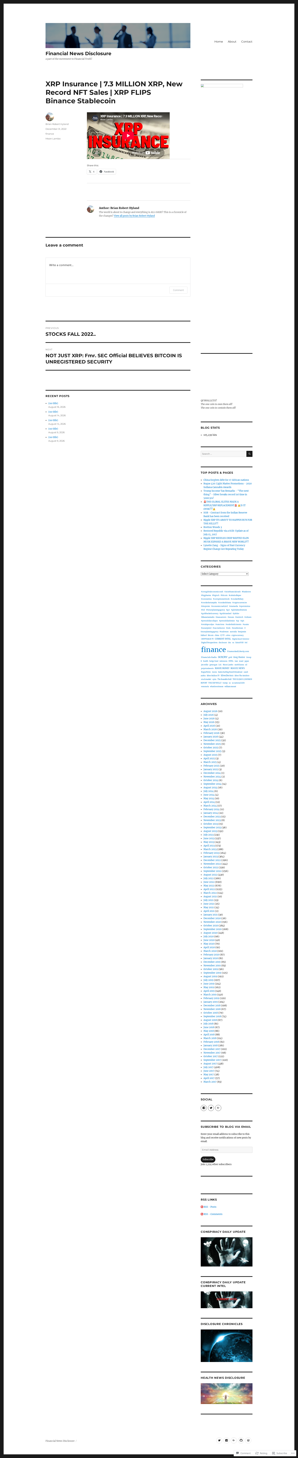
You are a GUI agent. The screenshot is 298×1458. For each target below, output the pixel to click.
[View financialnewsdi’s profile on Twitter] (211, 1108)
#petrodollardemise (227, 621)
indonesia (223, 661)
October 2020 (210, 925)
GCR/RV (222, 657)
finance (50, 133)
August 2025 (210, 754)
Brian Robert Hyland (57, 124)
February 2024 (211, 809)
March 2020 (210, 951)
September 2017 (212, 1060)
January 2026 (210, 736)
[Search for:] (223, 453)
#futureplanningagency (215, 610)
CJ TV (222, 635)
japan (247, 661)
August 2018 (210, 1020)
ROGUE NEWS (238, 668)
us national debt (238, 683)
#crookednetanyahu (209, 603)
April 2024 (209, 802)
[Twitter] (219, 1440)
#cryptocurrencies (239, 603)
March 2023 (210, 849)
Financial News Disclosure (78, 53)
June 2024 (209, 794)
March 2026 (210, 729)
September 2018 (212, 1016)
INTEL (231, 661)
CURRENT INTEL (223, 639)
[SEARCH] (249, 454)
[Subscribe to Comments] (202, 1214)
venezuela (205, 686)
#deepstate (205, 606)
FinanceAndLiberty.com (238, 651)
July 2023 (208, 834)
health (205, 661)
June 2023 (208, 838)
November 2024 (212, 776)
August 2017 (210, 1063)
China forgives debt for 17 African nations (226, 480)
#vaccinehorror (219, 628)
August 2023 (210, 831)
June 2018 (208, 1027)
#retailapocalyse (207, 624)
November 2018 (212, 1009)
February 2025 (211, 765)
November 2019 (212, 965)
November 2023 (212, 820)
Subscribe (208, 1159)
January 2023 (210, 856)
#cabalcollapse (235, 595)
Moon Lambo (53, 138)
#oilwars (247, 617)
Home (218, 41)
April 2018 (209, 1034)
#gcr (228, 610)
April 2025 (209, 758)
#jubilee (236, 613)
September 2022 (212, 871)
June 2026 (209, 718)
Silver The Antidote (242, 676)
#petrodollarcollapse (209, 621)
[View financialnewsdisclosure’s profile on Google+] (218, 1108)
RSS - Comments (213, 1214)
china (217, 635)
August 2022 (210, 874)
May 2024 (208, 798)
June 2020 (209, 940)
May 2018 (208, 1030)
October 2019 (210, 969)
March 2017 (209, 1081)
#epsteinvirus (244, 606)
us (230, 683)
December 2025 (212, 740)
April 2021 (209, 911)
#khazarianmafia (207, 617)
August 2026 (210, 711)
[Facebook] (226, 1440)
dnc (229, 643)
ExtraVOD (239, 642)
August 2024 (210, 787)
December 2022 (212, 860)
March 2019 (210, 994)
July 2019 (208, 980)
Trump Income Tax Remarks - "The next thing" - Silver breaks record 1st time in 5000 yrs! (226, 494)
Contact (246, 41)
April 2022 (209, 889)
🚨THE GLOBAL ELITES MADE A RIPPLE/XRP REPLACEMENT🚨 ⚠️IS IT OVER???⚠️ (224, 505)
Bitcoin (210, 635)
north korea (239, 665)
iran (236, 661)
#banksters (246, 592)
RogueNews (206, 672)
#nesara (231, 617)
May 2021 (208, 907)
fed (246, 643)
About (232, 41)
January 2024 (210, 813)
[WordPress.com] (248, 1440)
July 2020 (208, 936)
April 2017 (209, 1078)
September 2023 (212, 827)
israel (241, 661)
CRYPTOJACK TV (207, 639)
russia (214, 672)
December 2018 (211, 1005)
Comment (178, 290)
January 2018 (210, 1045)
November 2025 (212, 743)
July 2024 (208, 791)
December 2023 (212, 816)
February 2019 (211, 998)
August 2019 (210, 976)
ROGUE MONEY (222, 668)
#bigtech (215, 595)
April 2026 (209, 725)
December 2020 (212, 918)
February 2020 (211, 954)
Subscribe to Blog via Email (226, 1126)
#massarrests (221, 617)
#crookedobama (224, 603)
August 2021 (210, 896)
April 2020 (209, 947)
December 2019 (212, 961)
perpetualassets (207, 668)
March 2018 (209, 1038)
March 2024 (210, 805)
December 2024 (212, 773)
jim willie (204, 665)
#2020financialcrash (232, 592)
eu (233, 643)
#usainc (246, 624)
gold (230, 657)
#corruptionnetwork (221, 599)
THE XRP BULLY (214, 683)
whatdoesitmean (216, 687)
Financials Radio (209, 657)
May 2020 (208, 943)
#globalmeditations (239, 610)
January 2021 (210, 914)
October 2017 (210, 1056)
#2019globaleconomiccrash (212, 592)
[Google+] (234, 1440)
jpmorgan (213, 665)
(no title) (53, 403)
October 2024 (210, 780)
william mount (230, 687)
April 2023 (209, 845)
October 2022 (210, 867)
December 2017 (211, 1049)
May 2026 (208, 722)
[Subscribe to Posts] (202, 1206)
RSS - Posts (210, 1206)
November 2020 (212, 922)
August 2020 (210, 932)
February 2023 (211, 852)
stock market (206, 679)
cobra (228, 635)
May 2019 (208, 987)
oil (246, 665)
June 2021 (208, 903)
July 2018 (208, 1023)
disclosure (223, 643)
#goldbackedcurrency (209, 613)
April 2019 (209, 991)
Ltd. (220, 665)
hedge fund (213, 661)
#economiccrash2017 (219, 606)
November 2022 (212, 863)
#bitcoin (224, 595)
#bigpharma (206, 595)
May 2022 (208, 885)
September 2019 (212, 972)
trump (225, 683)
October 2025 (210, 747)
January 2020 (210, 958)
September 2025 (212, 751)
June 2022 (209, 882)
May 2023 (208, 842)
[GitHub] (241, 1440)
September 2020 (212, 929)
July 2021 (208, 900)
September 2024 (212, 783)
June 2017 (208, 1070)
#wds (228, 628)
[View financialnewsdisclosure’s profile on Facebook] (204, 1108)
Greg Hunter (239, 657)
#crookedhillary (237, 599)
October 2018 (210, 1012)
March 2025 (210, 762)
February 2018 (211, 1041)
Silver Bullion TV (213, 676)
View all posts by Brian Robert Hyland (134, 215)
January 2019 (210, 1001)
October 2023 (210, 823)
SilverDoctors (227, 675)
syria (214, 679)
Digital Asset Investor (240, 639)
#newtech (239, 617)
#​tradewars (224, 632)
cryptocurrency (237, 635)
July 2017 (208, 1067)
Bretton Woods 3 (212, 527)
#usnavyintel (206, 628)
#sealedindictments (233, 624)
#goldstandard (225, 613)
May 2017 (208, 1074)
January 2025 (210, 769)
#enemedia (233, 606)
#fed (203, 610)
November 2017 (212, 1052)
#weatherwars (237, 628)
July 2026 (208, 714)
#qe (237, 621)
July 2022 (208, 878)
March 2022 (210, 892)
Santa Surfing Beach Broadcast (230, 672)
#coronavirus (206, 599)
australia (233, 632)
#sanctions (219, 624)
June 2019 (208, 983)
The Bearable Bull (224, 679)
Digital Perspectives (209, 642)
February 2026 (211, 733)
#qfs (242, 621)
